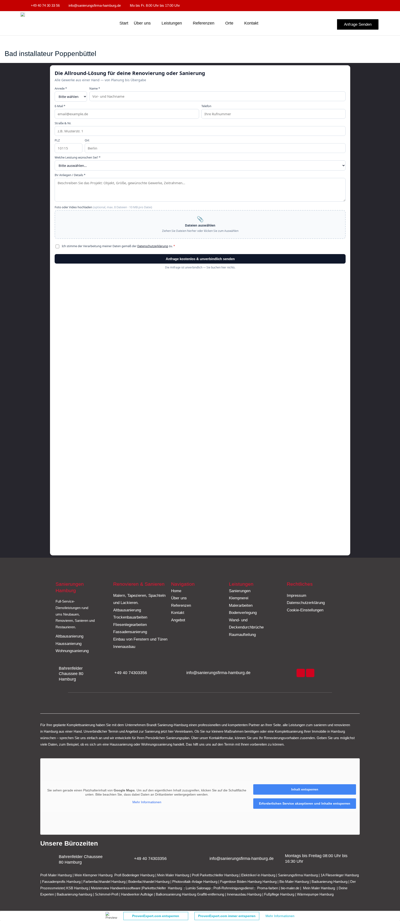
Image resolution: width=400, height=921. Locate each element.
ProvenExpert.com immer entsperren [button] (227, 916)
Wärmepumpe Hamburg (315, 894)
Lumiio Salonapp (198, 888)
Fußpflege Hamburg (279, 894)
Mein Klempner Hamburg (93, 875)
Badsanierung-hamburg (74, 894)
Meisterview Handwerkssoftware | (116, 888)
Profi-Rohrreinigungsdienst (233, 888)
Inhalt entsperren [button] (304, 789)
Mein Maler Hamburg (173, 875)
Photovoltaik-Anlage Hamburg (195, 882)
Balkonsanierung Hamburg (176, 894)
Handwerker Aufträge (137, 894)
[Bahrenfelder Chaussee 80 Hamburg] (52, 674)
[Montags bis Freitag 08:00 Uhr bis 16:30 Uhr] (278, 859)
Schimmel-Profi (106, 894)
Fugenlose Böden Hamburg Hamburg (249, 882)
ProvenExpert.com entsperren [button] (155, 916)
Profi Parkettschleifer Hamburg (215, 875)
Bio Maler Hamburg (294, 882)
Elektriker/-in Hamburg (258, 875)
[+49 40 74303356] (108, 673)
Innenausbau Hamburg (244, 894)
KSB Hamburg (77, 888)
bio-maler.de (289, 888)
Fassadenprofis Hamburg (61, 882)
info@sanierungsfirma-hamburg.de (218, 672)
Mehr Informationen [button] (146, 802)
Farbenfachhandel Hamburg (104, 882)
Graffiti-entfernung (210, 894)
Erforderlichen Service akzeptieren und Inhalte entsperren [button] (304, 803)
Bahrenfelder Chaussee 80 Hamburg (71, 673)
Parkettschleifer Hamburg (162, 888)
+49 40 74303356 (130, 672)
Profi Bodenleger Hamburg (134, 875)
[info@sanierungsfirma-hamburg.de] (180, 673)
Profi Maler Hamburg (56, 875)
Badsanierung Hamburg (330, 882)
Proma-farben (267, 888)
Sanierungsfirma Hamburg (298, 875)
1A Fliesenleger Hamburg (340, 875)
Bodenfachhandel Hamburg (149, 882)
